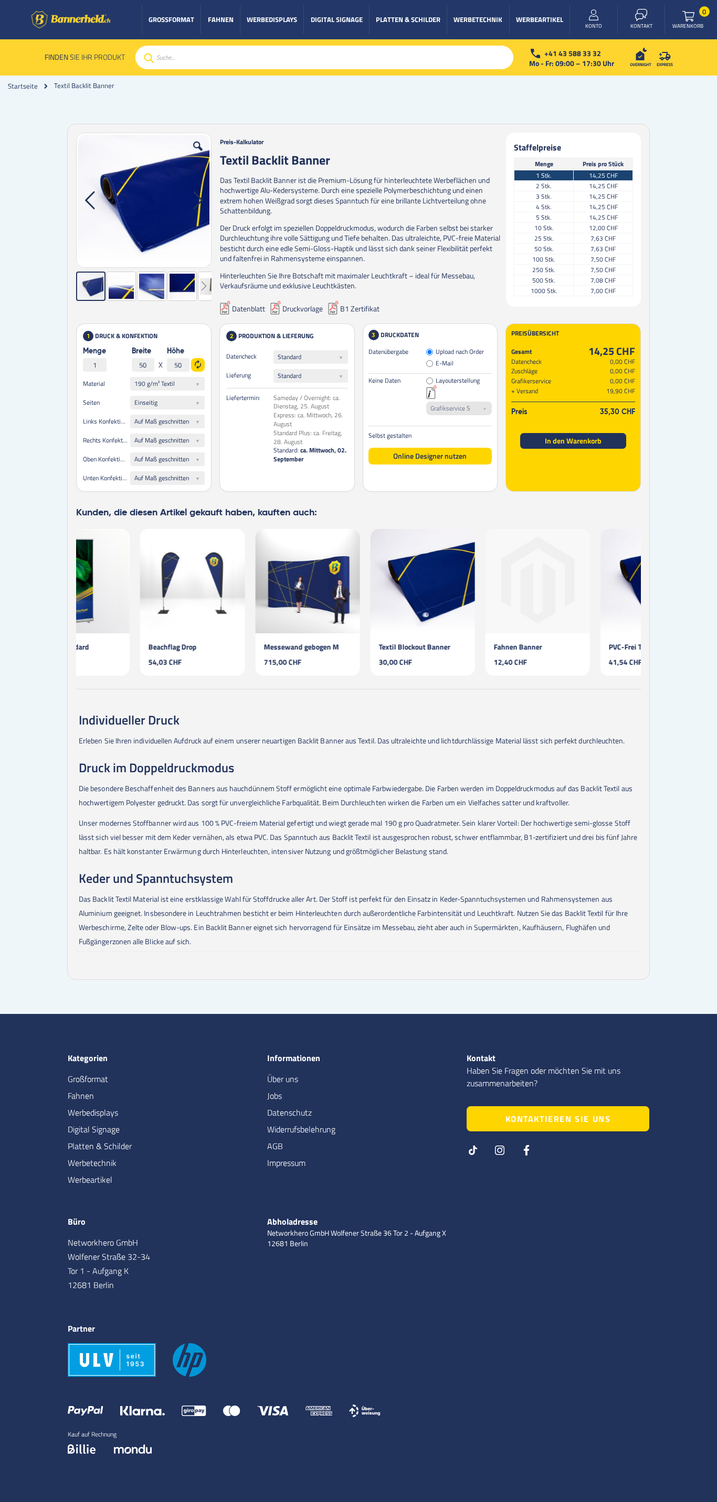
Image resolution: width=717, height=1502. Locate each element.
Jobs (274, 1095)
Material (94, 383)
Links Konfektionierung (106, 421)
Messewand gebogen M (237, 646)
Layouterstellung (458, 380)
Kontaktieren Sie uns (558, 1118)
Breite (141, 351)
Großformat (88, 1079)
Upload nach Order (460, 352)
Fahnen (81, 1095)
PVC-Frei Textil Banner (580, 646)
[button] (198, 154)
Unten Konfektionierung (106, 478)
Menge (94, 351)
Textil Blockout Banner (350, 646)
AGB (275, 1146)
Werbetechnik (92, 1163)
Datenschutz (289, 1112)
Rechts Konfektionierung (106, 440)
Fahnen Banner (454, 646)
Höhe (175, 351)
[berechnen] (198, 365)
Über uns (282, 1079)
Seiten (91, 402)
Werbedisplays (93, 1112)
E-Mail (445, 363)
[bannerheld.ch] (70, 19)
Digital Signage (94, 1129)
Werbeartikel (90, 1179)
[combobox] (324, 57)
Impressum (286, 1163)
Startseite (23, 86)
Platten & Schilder (100, 1146)
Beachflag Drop (109, 646)
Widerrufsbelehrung (301, 1129)
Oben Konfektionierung (106, 459)
